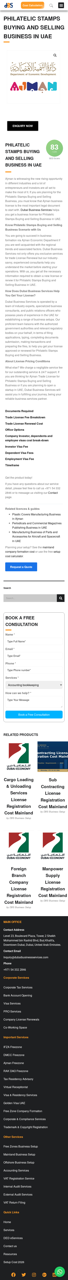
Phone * (10, 663)
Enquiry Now (23, 126)
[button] (61, 5)
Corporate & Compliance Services (24, 1119)
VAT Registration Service (18, 1178)
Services (8, 1230)
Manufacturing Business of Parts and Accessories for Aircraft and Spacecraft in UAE (36, 536)
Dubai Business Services (36, 210)
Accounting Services (16, 1170)
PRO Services (12, 1011)
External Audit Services (17, 1194)
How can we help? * (18, 693)
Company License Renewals (21, 1019)
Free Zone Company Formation (22, 1111)
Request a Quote (21, 567)
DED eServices (13, 1238)
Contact (53, 493)
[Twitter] (23, 1274)
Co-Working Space (15, 1027)
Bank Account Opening (17, 995)
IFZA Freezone (12, 1047)
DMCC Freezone (13, 1055)
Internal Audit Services (17, 1186)
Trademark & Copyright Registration (25, 1127)
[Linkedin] (54, 1274)
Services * (12, 678)
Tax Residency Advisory (18, 1079)
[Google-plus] (44, 1274)
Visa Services (12, 1003)
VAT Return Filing (14, 1202)
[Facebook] (13, 1274)
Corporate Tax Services (17, 987)
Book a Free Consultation (34, 715)
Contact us (10, 1246)
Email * (9, 649)
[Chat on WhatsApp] (60, 1272)
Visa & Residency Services (20, 1095)
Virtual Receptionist (15, 1087)
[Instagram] (34, 1274)
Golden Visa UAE (14, 1103)
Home (7, 1222)
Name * (10, 634)
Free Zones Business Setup (20, 1146)
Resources (10, 1254)
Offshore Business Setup (18, 1162)
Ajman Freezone (13, 1063)
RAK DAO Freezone (15, 1071)
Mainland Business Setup (19, 1154)
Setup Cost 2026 (13, 1262)
